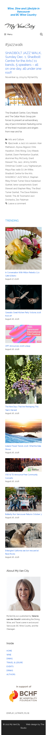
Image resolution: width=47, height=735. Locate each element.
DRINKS (10, 670)
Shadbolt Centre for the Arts (18, 173)
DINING (10, 659)
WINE (9, 655)
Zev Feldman (22, 199)
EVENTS (10, 666)
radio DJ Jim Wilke (24, 169)
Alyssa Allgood (23, 147)
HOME (9, 651)
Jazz (20, 162)
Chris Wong (20, 151)
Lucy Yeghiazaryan (32, 166)
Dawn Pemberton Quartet (25, 154)
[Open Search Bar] (41, 34)
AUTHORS (11, 674)
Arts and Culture (16, 139)
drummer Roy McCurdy (16, 158)
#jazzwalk (13, 143)
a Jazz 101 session (27, 143)
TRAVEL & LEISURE (15, 663)
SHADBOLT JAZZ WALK (17, 177)
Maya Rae (10, 169)
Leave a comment (17, 203)
